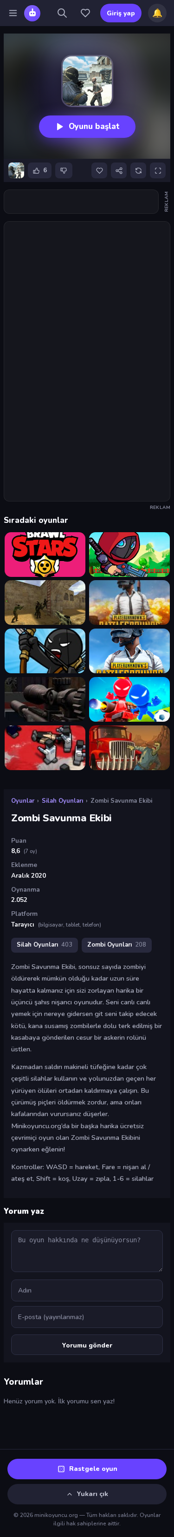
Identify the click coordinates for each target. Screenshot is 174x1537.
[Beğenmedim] (63, 170)
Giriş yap (121, 13)
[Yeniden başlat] (138, 170)
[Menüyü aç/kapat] (13, 13)
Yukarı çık (92, 1494)
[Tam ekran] (158, 170)
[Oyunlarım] (85, 13)
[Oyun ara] (62, 13)
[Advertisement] (87, 201)
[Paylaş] (119, 170)
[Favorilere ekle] (99, 170)
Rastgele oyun (93, 1468)
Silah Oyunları (62, 801)
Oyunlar (22, 801)
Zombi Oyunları (116, 945)
